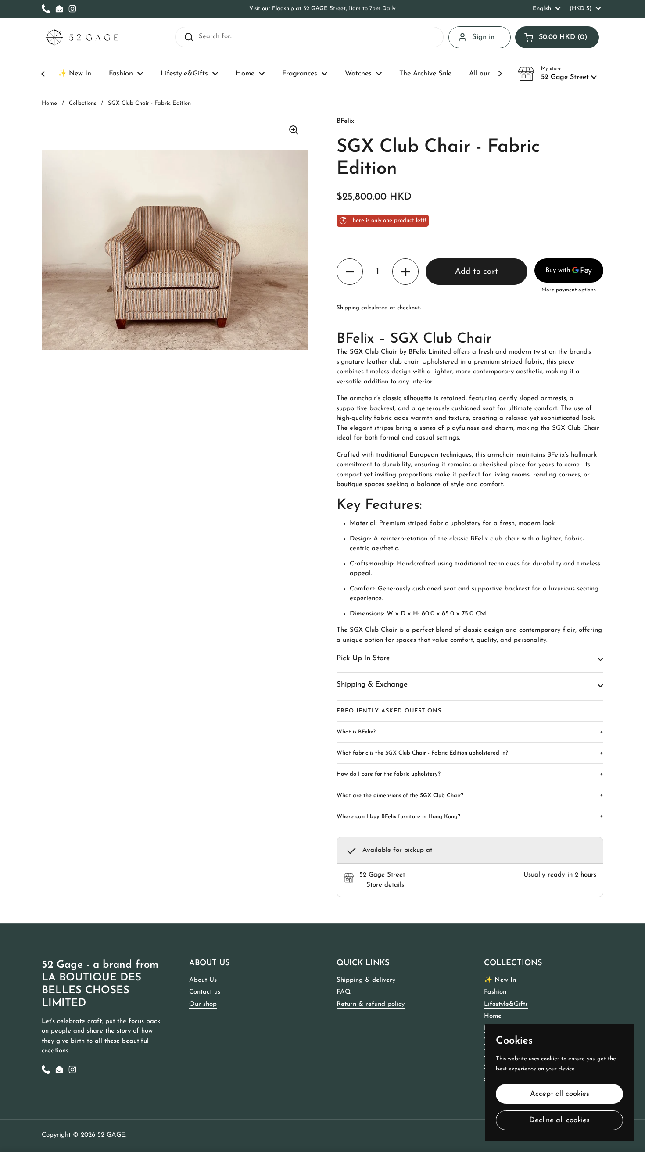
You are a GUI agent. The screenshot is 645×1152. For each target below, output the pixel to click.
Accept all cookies (559, 1094)
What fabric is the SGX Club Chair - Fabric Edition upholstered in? (470, 753)
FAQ (344, 992)
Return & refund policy (371, 1004)
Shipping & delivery (366, 980)
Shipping (348, 308)
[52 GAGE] (82, 37)
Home (49, 103)
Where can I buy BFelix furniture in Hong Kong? (470, 816)
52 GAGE (111, 1135)
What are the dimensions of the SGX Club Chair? (470, 795)
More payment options (568, 290)
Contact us (204, 992)
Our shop (203, 1004)
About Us (203, 980)
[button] (557, 37)
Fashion (495, 992)
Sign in (483, 37)
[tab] (381, 885)
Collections (82, 103)
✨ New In (500, 980)
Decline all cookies (559, 1120)
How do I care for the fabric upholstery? (470, 774)
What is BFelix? (470, 732)
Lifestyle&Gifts (506, 1004)
